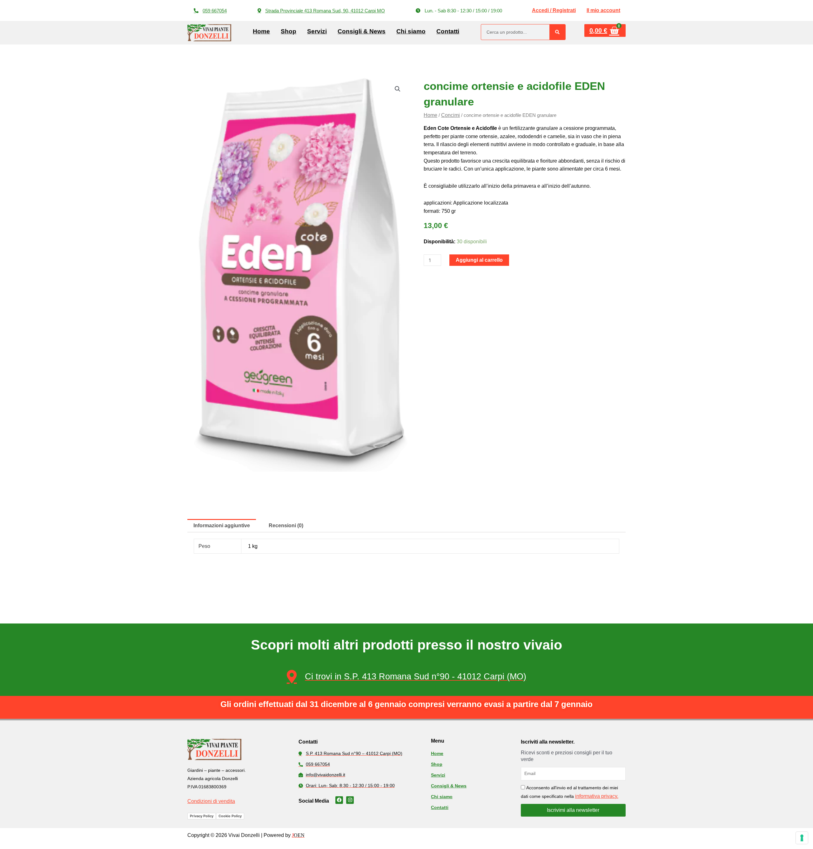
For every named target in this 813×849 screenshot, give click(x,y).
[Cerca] (557, 32)
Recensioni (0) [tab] (286, 525)
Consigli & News (362, 31)
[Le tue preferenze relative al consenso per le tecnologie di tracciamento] (802, 838)
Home (261, 31)
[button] (458, 10)
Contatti (447, 31)
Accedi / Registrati (554, 10)
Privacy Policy (201, 816)
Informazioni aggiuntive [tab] (221, 525)
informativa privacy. (596, 796)
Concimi (450, 115)
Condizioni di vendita (211, 801)
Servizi (317, 31)
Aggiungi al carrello (479, 260)
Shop (288, 31)
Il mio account (603, 10)
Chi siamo (411, 31)
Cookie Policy (230, 816)
